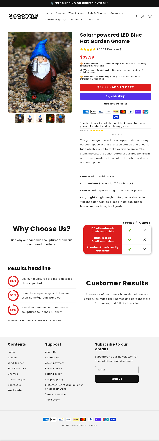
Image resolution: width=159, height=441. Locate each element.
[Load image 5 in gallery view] (60, 118)
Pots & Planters (17, 368)
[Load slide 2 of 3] (115, 134)
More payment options (115, 103)
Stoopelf (74, 425)
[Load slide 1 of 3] (113, 134)
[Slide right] (69, 118)
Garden (12, 357)
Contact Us (15, 384)
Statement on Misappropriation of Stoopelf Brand (64, 386)
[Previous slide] (109, 134)
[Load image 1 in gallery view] (19, 118)
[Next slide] (121, 134)
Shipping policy (54, 379)
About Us (50, 352)
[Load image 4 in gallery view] (50, 118)
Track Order (15, 390)
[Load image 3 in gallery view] (40, 118)
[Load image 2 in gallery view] (30, 118)
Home (11, 352)
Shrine (94, 425)
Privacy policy (53, 368)
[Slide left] (11, 118)
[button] (117, 13)
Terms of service (55, 394)
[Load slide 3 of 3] (118, 134)
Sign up (116, 379)
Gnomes (13, 373)
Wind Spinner (16, 363)
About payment (54, 363)
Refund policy (53, 373)
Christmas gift (16, 379)
